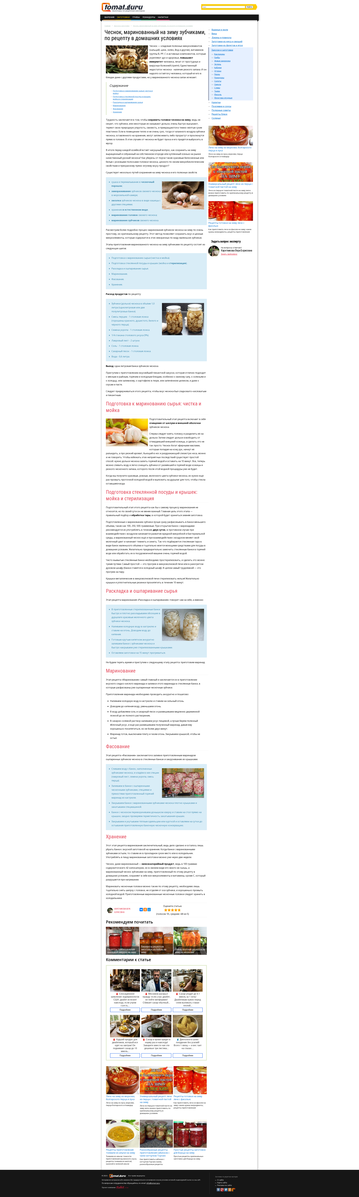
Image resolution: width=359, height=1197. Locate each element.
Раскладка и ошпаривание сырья (128, 102)
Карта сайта (222, 1182)
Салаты (217, 81)
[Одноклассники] (145, 909)
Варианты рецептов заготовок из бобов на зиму (153, 949)
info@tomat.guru (153, 1183)
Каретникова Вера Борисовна (236, 250)
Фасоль (218, 94)
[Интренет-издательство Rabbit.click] (122, 1187)
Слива (217, 88)
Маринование (119, 105)
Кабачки (218, 68)
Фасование (118, 108)
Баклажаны (219, 54)
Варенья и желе (220, 29)
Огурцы (217, 71)
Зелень (217, 64)
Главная (107, 26)
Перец (217, 74)
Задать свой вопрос (229, 254)
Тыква (217, 91)
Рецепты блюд (219, 114)
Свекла (217, 84)
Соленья (216, 118)
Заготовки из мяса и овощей (227, 41)
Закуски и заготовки (121, 26)
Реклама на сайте (224, 1185)
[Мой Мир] (149, 909)
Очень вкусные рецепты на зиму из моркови (190, 951)
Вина (214, 33)
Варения (109, 17)
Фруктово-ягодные (223, 98)
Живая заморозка (222, 61)
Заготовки (123, 17)
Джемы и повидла (221, 37)
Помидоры (148, 17)
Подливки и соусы (221, 106)
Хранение (117, 112)
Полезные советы (221, 110)
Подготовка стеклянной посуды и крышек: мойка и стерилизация (132, 97)
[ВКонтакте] (141, 909)
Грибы (136, 17)
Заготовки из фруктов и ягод (227, 45)
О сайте (220, 1180)
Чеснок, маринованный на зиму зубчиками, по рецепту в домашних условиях (163, 26)
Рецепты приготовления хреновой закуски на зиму (121, 951)
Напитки (163, 17)
